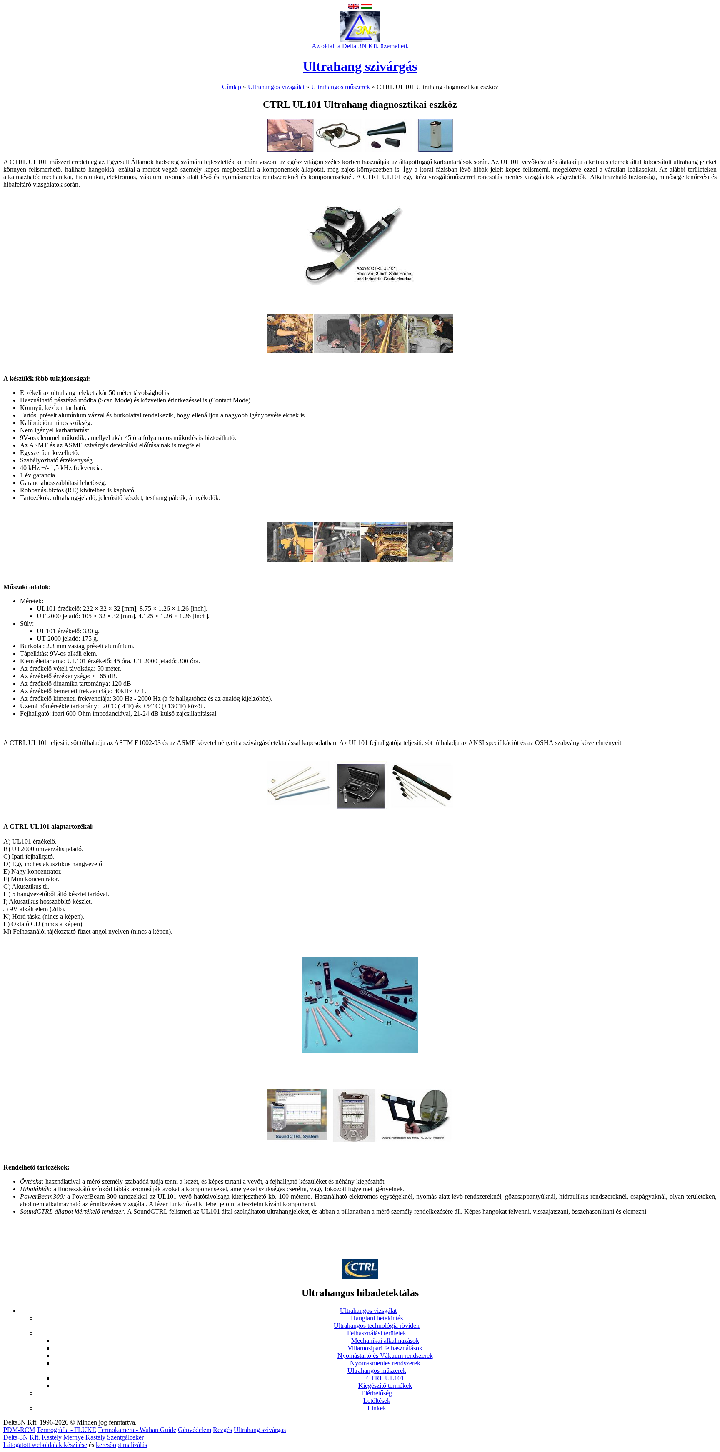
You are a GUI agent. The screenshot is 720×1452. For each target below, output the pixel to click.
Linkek (377, 1408)
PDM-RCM (19, 1429)
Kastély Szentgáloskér (114, 1437)
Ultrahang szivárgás (360, 66)
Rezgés (222, 1429)
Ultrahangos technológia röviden (377, 1325)
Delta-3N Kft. (21, 1437)
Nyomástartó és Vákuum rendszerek (385, 1355)
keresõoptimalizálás (121, 1444)
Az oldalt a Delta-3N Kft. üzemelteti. (360, 46)
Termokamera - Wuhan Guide (137, 1429)
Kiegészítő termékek (385, 1385)
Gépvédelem (194, 1429)
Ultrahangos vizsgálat (276, 86)
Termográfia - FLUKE (66, 1429)
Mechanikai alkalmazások (385, 1340)
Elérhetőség (376, 1393)
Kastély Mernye (63, 1437)
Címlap (231, 86)
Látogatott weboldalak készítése (45, 1444)
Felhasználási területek (376, 1333)
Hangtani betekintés (377, 1318)
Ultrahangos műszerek (340, 86)
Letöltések (376, 1400)
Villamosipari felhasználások (385, 1348)
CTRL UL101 (385, 1378)
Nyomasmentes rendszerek (385, 1363)
